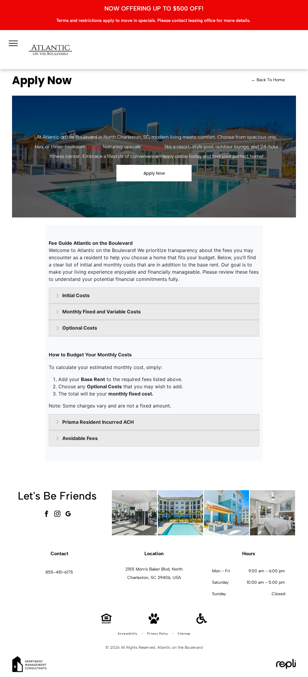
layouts (94, 146)
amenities (152, 146)
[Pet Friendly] (154, 622)
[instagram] (57, 514)
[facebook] (46, 514)
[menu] (13, 43)
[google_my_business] (68, 514)
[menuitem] (128, 633)
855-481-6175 (59, 572)
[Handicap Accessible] (201, 622)
